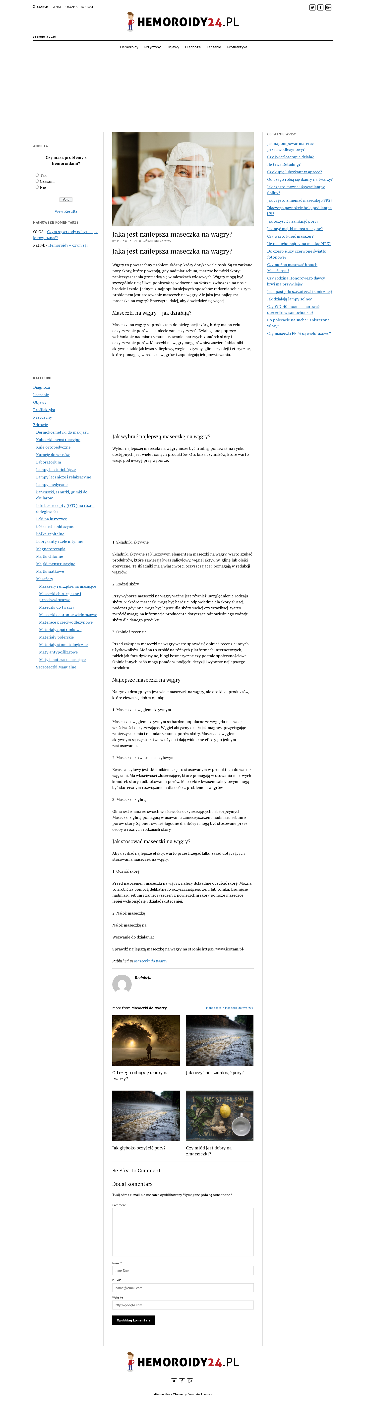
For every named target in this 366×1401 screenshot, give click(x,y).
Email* (116, 1280)
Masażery (44, 578)
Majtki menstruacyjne (55, 563)
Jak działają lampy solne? (289, 299)
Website (117, 1297)
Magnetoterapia (50, 549)
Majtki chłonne (49, 556)
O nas (57, 6)
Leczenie (214, 46)
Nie (43, 187)
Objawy (173, 46)
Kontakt (87, 6)
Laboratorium (48, 462)
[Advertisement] (183, 92)
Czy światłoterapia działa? (290, 157)
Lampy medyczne (51, 484)
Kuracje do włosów (53, 454)
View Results (66, 211)
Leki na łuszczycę (51, 519)
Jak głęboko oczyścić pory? (139, 1148)
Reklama (71, 6)
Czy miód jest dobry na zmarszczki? (209, 1151)
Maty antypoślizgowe (58, 652)
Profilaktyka (237, 46)
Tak (43, 175)
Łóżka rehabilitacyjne (55, 526)
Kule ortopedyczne (53, 447)
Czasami (47, 181)
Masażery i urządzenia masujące (67, 586)
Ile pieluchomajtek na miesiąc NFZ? (299, 243)
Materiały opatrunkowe (60, 629)
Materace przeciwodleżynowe (66, 622)
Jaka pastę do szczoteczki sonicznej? (299, 291)
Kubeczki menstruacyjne (58, 439)
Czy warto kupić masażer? (290, 236)
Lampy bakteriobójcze (56, 469)
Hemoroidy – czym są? (68, 245)
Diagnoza (193, 46)
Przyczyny (152, 46)
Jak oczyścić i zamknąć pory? (215, 1072)
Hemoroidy (129, 46)
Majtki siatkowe (50, 571)
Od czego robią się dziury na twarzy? (140, 1075)
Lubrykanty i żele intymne (59, 541)
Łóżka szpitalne (50, 534)
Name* (117, 1263)
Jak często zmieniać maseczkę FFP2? (299, 200)
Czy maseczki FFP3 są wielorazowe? (299, 333)
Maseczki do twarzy (56, 607)
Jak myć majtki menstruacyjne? (295, 228)
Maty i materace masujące (62, 659)
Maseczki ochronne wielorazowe (68, 614)
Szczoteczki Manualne (56, 667)
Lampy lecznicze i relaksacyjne (63, 477)
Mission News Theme (168, 1394)
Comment (119, 1205)
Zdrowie (40, 424)
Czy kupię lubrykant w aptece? (294, 172)
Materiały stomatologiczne (63, 644)
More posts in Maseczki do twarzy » (230, 1008)
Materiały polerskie (56, 637)
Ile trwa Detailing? (284, 164)
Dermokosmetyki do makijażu (62, 432)
